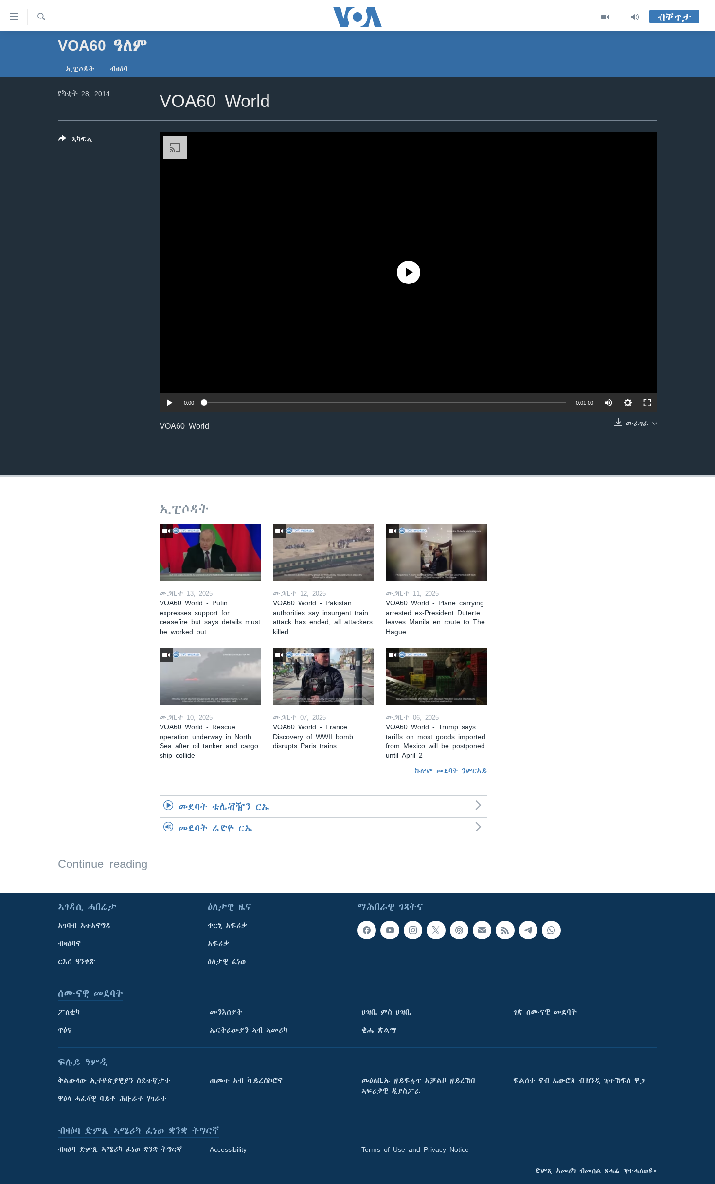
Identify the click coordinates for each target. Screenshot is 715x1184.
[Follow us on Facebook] (367, 930)
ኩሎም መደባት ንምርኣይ (451, 771)
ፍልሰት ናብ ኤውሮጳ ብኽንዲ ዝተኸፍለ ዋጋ (579, 1081)
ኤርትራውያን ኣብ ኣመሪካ (248, 1030)
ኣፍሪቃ (218, 943)
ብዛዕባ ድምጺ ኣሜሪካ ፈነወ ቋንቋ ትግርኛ (120, 1149)
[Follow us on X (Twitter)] (436, 930)
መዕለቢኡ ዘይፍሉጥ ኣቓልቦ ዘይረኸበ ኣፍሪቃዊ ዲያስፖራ (418, 1086)
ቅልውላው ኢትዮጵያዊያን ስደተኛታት (114, 1081)
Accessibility (228, 1149)
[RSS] (505, 930)
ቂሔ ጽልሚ (379, 1030)
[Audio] (634, 17)
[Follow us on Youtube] (389, 930)
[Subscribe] (482, 930)
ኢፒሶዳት (80, 69)
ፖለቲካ (69, 1012)
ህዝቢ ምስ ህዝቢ (386, 1012)
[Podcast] (459, 930)
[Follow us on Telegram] (528, 930)
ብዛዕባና (69, 943)
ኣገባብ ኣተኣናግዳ (84, 925)
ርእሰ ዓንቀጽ (76, 961)
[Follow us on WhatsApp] (551, 930)
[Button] (75, 141)
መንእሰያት (226, 1012)
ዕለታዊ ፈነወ (227, 961)
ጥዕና (65, 1030)
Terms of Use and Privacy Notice (415, 1149)
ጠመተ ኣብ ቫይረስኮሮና (246, 1081)
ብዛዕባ (119, 69)
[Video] (605, 17)
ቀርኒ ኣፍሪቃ (227, 925)
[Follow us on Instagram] (413, 930)
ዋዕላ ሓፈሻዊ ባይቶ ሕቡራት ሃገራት (112, 1099)
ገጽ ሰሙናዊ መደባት (545, 1012)
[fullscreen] (647, 402)
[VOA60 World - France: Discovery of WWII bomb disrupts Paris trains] (323, 676)
